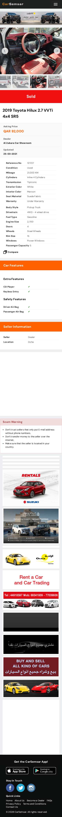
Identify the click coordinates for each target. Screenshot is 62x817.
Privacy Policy (13, 803)
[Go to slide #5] (49, 82)
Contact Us (12, 806)
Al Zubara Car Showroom (17, 143)
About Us (20, 800)
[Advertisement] (31, 384)
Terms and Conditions (34, 803)
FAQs (49, 800)
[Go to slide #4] (31, 82)
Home (9, 800)
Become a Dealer (36, 800)
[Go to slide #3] (13, 82)
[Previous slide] (5, 51)
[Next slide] (57, 51)
